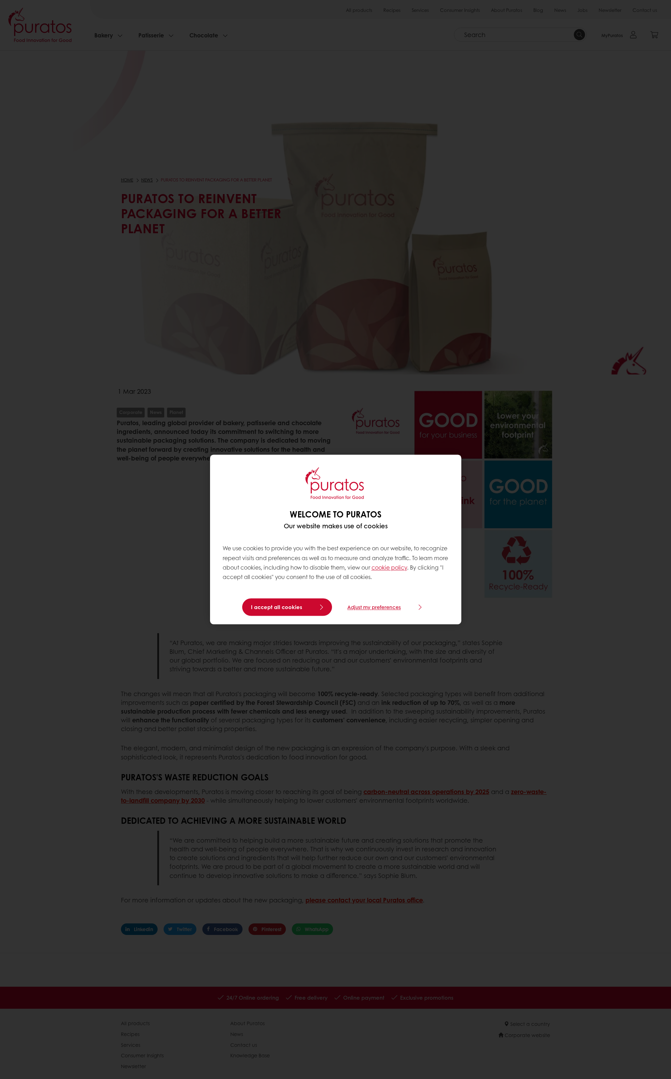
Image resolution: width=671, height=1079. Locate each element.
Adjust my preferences (374, 607)
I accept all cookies (276, 607)
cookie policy (389, 567)
